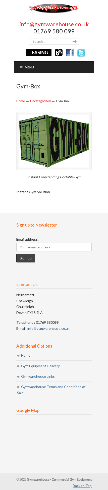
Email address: (27, 239)
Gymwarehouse (54, 8)
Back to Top (82, 485)
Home (20, 101)
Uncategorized (40, 101)
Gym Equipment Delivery (40, 366)
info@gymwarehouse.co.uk (54, 24)
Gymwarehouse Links (38, 376)
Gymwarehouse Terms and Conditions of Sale (51, 390)
